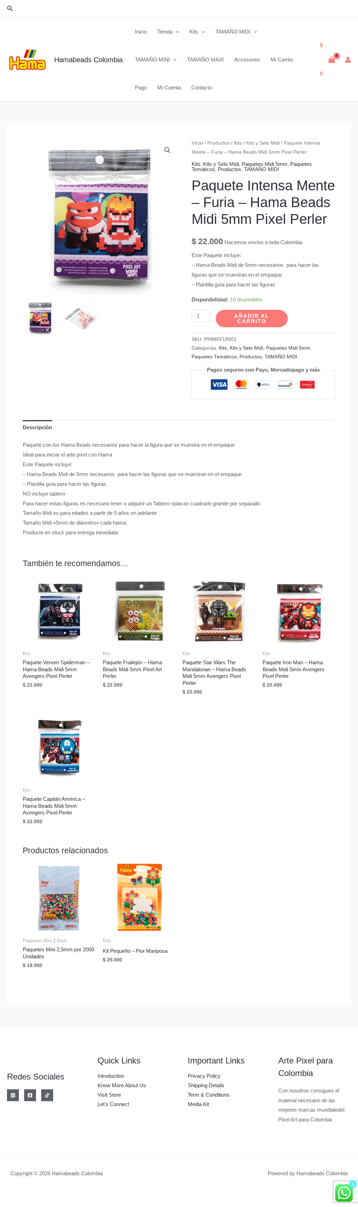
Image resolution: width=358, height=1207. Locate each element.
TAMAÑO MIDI (232, 32)
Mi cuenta (169, 87)
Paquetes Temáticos (214, 356)
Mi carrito (282, 60)
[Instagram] (13, 1095)
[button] (10, 8)
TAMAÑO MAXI (205, 60)
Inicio (141, 32)
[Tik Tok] (47, 1095)
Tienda (164, 32)
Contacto (201, 87)
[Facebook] (30, 1095)
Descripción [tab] (37, 427)
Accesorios (247, 60)
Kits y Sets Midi (263, 143)
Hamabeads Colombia (88, 60)
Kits (193, 32)
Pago (141, 87)
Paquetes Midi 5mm (264, 164)
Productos (218, 143)
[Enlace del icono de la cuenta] (348, 60)
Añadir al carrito (251, 318)
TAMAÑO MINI (152, 60)
